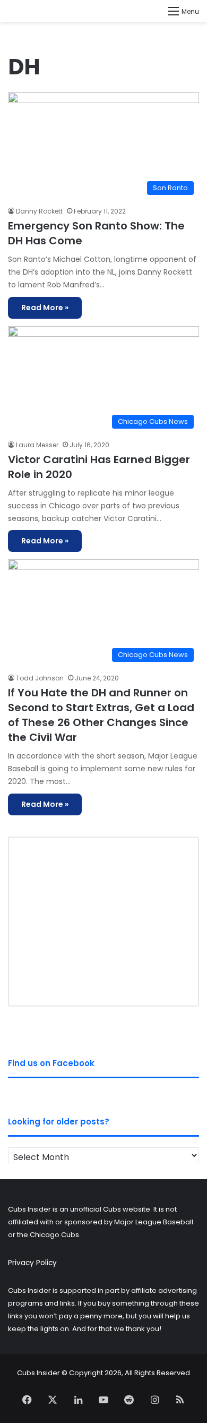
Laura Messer (37, 444)
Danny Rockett (39, 211)
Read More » (44, 307)
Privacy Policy (32, 1263)
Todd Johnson (40, 678)
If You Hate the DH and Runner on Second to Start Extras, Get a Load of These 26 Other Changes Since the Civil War (101, 715)
